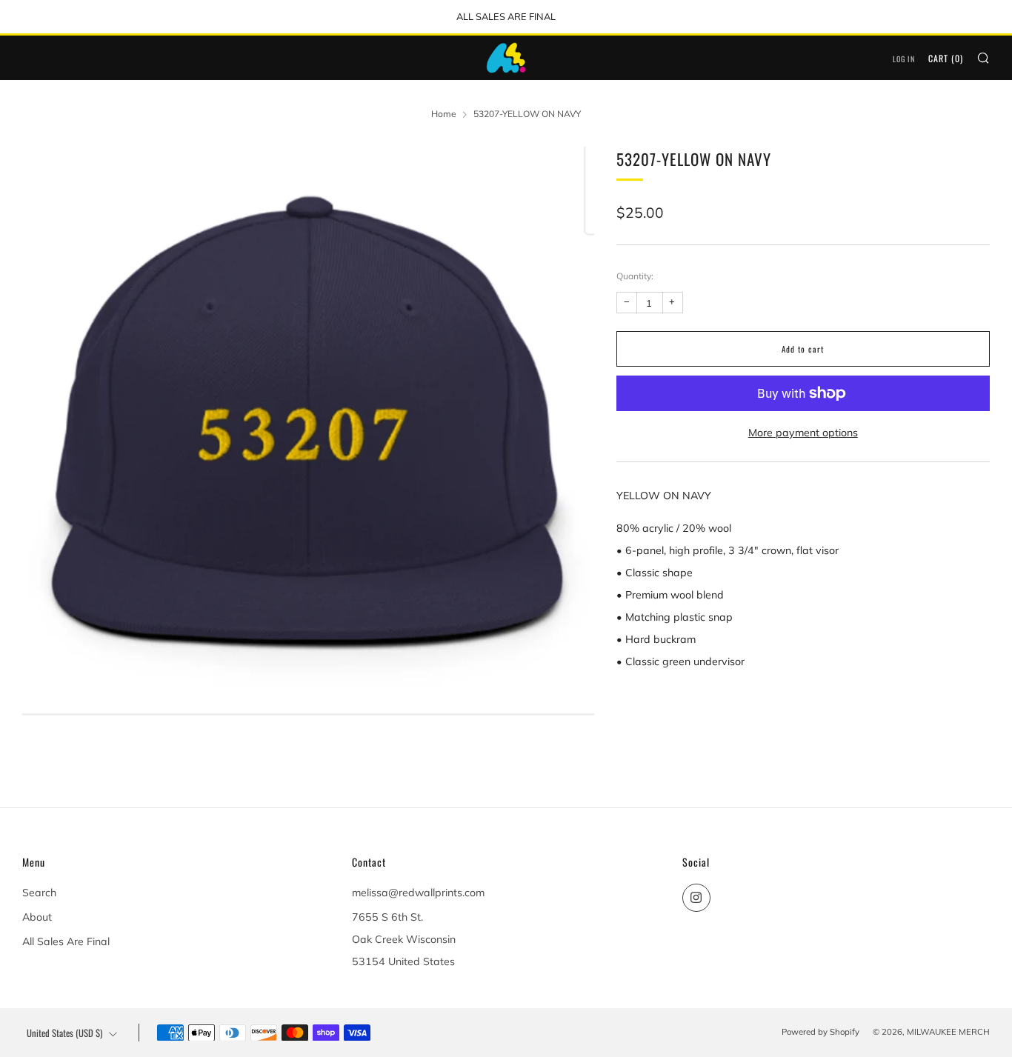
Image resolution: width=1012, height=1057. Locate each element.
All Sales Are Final (66, 941)
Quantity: (634, 276)
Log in (904, 58)
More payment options (803, 432)
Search (39, 892)
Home (443, 113)
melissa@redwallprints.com (418, 892)
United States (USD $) (64, 1033)
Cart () (945, 58)
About (37, 917)
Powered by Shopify (820, 1032)
